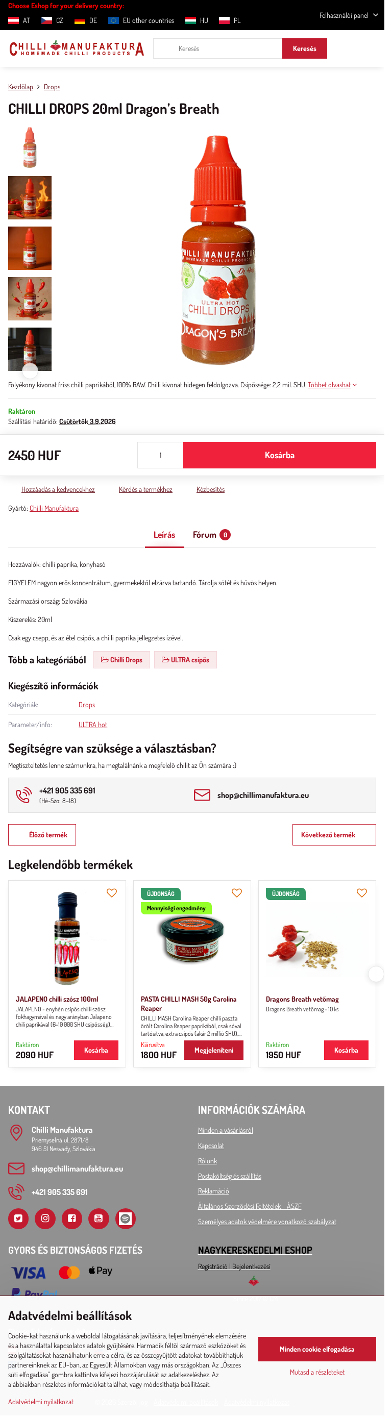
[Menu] (372, 48)
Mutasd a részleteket (317, 1371)
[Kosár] (347, 48)
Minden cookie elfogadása (317, 1349)
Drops (87, 704)
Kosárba (280, 454)
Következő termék (328, 834)
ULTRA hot (93, 724)
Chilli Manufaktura (54, 508)
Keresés (304, 48)
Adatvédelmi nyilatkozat (41, 1401)
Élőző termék (48, 834)
